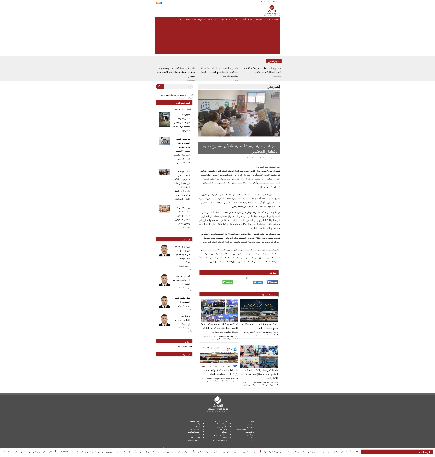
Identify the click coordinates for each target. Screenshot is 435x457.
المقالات (186, 239)
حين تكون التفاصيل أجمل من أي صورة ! (182, 320)
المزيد (181, 19)
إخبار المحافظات (259, 19)
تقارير (268, 19)
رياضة (217, 19)
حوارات (187, 19)
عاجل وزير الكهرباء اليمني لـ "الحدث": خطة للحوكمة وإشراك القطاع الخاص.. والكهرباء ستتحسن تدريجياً (219, 72)
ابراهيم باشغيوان (184, 265)
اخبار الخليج (250, 434)
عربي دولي (209, 19)
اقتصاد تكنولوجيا (194, 432)
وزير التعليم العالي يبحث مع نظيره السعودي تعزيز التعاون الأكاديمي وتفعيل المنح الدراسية (254, 451)
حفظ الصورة (275, 139)
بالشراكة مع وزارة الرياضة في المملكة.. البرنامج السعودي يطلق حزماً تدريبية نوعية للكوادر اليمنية (259, 374)
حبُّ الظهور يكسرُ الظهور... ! (182, 299)
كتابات (197, 434)
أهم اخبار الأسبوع (220, 434)
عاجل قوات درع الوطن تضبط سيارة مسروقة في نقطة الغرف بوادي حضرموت (192, 451)
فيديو (252, 440)
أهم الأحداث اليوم (227, 19)
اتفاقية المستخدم (193, 440)
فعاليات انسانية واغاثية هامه (244, 429)
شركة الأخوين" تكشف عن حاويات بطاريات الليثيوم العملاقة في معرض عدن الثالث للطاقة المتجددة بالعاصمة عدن (219, 328)
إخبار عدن (238, 19)
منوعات (224, 432)
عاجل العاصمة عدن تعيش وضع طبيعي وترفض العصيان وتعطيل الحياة (221, 372)
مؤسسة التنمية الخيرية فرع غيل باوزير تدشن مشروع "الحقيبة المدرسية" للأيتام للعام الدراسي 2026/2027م (123, 451)
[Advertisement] (217, 38)
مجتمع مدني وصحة (198, 19)
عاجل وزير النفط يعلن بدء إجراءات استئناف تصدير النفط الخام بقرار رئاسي (262, 70)
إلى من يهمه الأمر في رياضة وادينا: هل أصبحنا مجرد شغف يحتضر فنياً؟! (182, 254)
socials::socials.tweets (184, 346)
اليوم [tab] (189, 109)
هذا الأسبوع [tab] (179, 109)
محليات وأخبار (247, 19)
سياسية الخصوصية (220, 440)
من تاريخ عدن (249, 432)
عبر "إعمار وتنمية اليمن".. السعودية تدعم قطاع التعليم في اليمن (259, 326)
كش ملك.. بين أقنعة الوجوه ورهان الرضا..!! (181, 280)
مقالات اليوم (195, 437)
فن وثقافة (223, 429)
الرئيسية (275, 19)
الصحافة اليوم (195, 429)
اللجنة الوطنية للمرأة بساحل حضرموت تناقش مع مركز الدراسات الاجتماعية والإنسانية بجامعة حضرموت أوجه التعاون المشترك (333, 451)
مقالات (251, 437)
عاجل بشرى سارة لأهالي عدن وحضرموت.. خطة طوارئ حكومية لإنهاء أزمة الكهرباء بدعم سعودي (176, 72)
